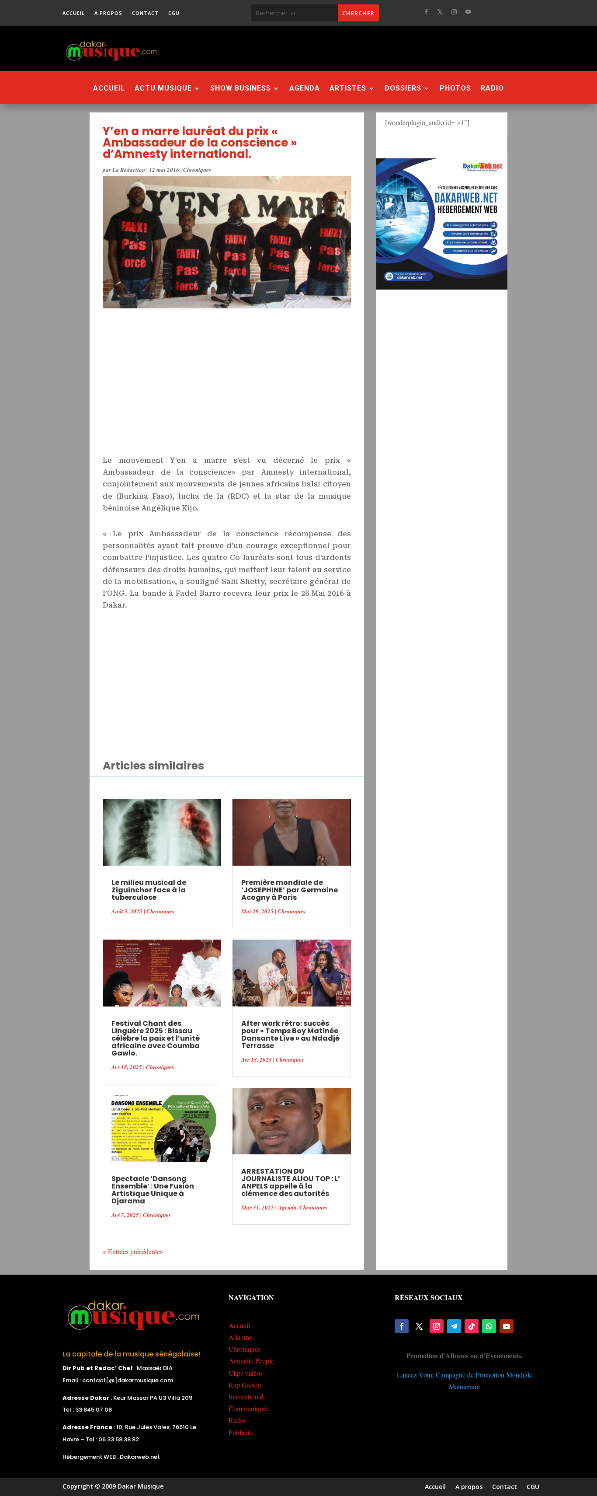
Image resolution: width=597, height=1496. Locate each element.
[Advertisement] (346, 48)
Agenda (304, 88)
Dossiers (403, 88)
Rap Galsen (245, 1384)
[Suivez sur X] (440, 12)
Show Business (240, 88)
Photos (455, 88)
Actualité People (251, 1360)
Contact (145, 13)
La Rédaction (128, 170)
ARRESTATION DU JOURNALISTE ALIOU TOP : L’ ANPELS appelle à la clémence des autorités (290, 1182)
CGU (174, 13)
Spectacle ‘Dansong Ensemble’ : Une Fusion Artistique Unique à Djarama (152, 1190)
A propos (108, 13)
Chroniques (197, 170)
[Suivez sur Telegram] (454, 1326)
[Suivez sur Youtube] (468, 12)
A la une (240, 1337)
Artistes (348, 88)
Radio (492, 88)
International (246, 1396)
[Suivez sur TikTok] (472, 1326)
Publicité (241, 1432)
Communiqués (249, 1408)
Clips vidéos (246, 1372)
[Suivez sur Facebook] (426, 12)
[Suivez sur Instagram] (454, 12)
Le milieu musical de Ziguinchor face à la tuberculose (148, 889)
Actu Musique (163, 88)
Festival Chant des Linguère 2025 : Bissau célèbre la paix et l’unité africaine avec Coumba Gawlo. (155, 1038)
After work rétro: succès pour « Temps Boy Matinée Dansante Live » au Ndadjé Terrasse (290, 1034)
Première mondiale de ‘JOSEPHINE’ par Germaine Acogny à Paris (289, 889)
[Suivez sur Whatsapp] (489, 1326)
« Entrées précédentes (133, 1251)
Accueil (73, 13)
